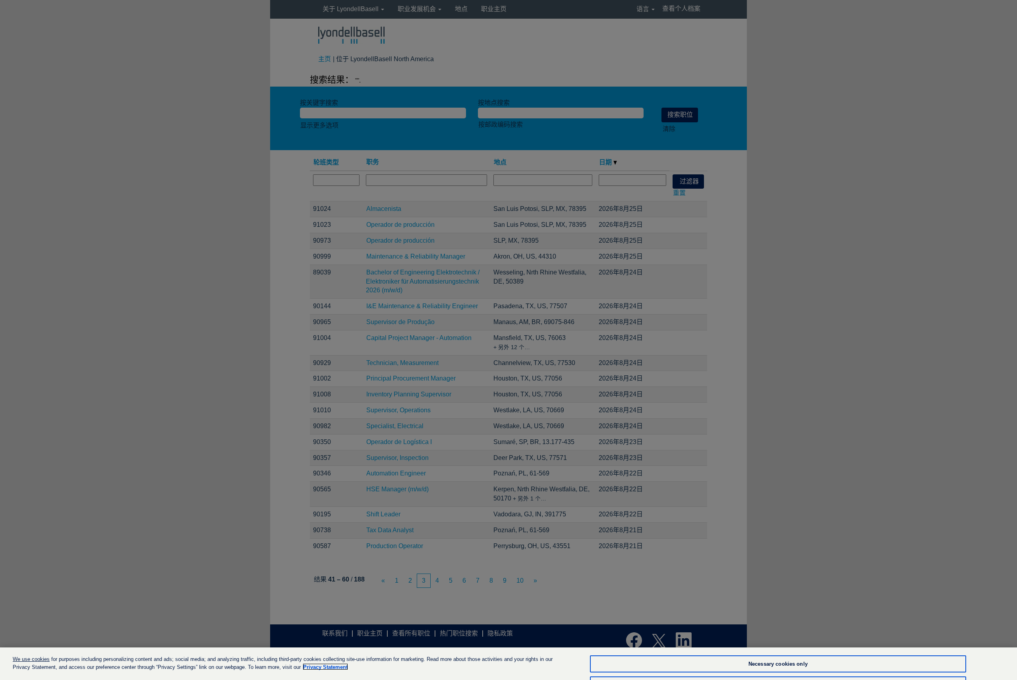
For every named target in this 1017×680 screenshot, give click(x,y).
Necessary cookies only (778, 664)
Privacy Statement (325, 667)
